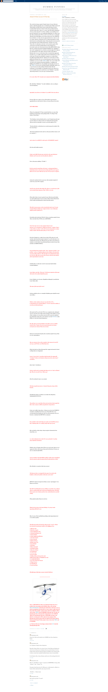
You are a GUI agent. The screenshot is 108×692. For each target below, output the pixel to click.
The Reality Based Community (68, 58)
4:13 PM (31, 680)
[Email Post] (46, 628)
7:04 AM (42, 628)
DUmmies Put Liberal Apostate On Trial (70, 66)
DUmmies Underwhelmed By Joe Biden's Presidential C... (68, 53)
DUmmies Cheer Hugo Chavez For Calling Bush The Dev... (69, 64)
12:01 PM (32, 640)
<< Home (31, 685)
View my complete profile (68, 41)
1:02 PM (31, 673)
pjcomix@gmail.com (72, 32)
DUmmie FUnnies (54, 6)
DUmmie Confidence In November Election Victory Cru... (69, 73)
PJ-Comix (64, 16)
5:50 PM (31, 657)
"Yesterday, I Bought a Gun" (67, 71)
